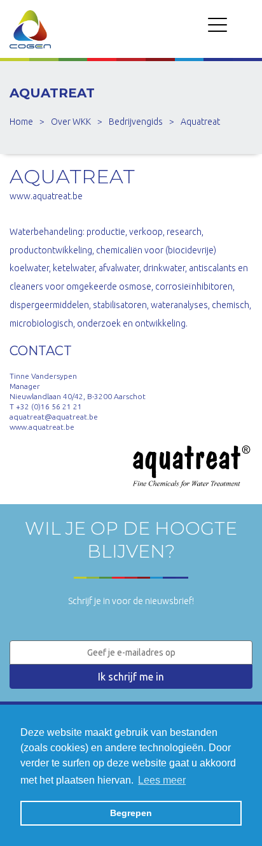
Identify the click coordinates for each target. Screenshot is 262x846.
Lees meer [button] (162, 780)
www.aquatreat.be (46, 196)
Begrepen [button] (131, 813)
